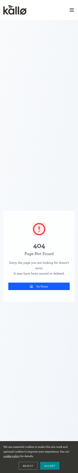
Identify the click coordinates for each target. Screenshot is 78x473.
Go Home (42, 286)
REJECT (28, 465)
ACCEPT (49, 465)
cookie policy (11, 456)
